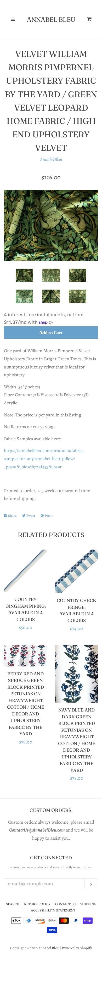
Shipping (88, 904)
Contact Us (65, 904)
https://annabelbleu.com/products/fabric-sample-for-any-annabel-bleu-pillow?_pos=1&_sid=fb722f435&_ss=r (44, 458)
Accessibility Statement (53, 910)
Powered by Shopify (77, 948)
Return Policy (37, 904)
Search (12, 904)
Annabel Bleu (51, 20)
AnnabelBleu (51, 159)
